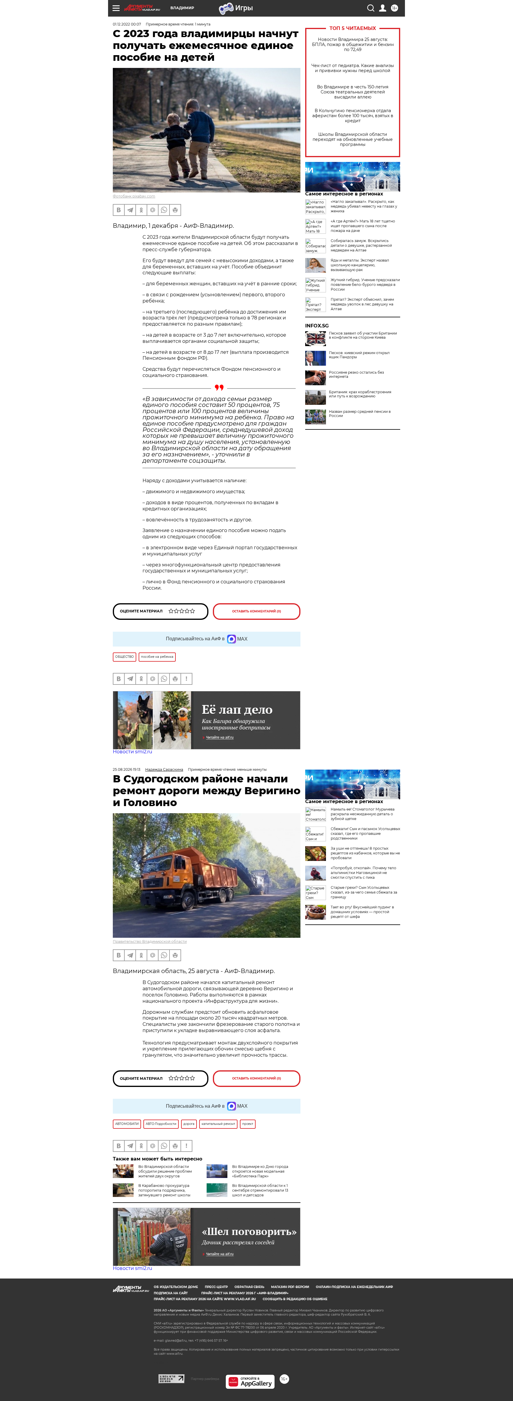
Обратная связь (249, 1287)
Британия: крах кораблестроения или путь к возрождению (360, 394)
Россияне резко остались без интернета (356, 374)
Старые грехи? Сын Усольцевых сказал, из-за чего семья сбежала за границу (364, 892)
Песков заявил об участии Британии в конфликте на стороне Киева (363, 335)
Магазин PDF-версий (290, 1287)
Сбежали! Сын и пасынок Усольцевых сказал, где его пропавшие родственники (365, 833)
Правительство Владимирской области (150, 941)
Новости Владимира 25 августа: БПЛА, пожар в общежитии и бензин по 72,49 (353, 44)
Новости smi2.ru (132, 751)
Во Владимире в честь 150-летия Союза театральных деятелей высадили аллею (352, 92)
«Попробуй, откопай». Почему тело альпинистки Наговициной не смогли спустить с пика (363, 873)
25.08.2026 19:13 (126, 769)
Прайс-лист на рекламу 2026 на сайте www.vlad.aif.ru (205, 1299)
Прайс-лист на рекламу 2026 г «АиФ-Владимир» (245, 1293)
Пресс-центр (216, 1287)
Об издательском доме (176, 1287)
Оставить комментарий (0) (256, 611)
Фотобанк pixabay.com (134, 196)
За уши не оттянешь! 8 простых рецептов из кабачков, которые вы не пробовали (365, 853)
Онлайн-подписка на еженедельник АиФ (354, 1287)
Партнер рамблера (205, 1379)
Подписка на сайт (171, 1293)
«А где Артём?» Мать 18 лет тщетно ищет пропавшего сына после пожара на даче (363, 226)
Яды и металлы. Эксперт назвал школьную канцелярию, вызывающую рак (360, 265)
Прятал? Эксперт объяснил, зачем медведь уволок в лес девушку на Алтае (362, 304)
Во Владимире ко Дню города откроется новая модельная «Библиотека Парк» (260, 1171)
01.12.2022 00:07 (127, 24)
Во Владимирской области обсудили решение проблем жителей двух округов (165, 1171)
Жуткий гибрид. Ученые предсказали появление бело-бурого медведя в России (365, 285)
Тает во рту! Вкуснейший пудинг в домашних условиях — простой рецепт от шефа (362, 912)
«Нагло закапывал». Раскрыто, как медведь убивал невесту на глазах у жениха (364, 206)
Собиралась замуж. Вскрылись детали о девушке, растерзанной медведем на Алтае (361, 245)
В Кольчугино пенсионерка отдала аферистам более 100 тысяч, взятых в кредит (352, 115)
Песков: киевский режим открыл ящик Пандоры (359, 355)
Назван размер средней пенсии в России (360, 414)
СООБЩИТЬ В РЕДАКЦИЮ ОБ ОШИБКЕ (295, 1299)
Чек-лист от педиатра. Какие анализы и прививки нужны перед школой (352, 68)
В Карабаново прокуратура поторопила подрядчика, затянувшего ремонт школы (164, 1190)
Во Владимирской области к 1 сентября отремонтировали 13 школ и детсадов (260, 1190)
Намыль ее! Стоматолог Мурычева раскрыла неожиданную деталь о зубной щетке (363, 814)
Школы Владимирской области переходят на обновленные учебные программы (353, 139)
